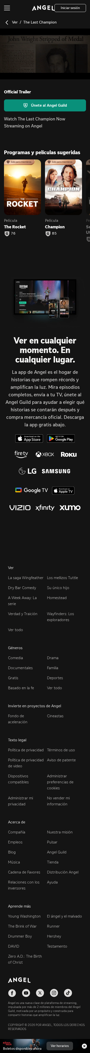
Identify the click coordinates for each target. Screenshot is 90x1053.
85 (54, 234)
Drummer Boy (20, 936)
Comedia (15, 657)
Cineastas (55, 716)
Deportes (55, 677)
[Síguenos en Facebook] (12, 993)
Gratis (13, 677)
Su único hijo (58, 587)
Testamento (57, 946)
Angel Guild (56, 852)
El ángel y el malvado (64, 916)
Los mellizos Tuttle (62, 577)
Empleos (15, 842)
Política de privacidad (26, 750)
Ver (15, 22)
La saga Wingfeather (26, 577)
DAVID (13, 946)
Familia (52, 667)
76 (13, 234)
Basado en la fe (21, 687)
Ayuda (52, 882)
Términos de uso (61, 750)
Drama (52, 657)
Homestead (57, 597)
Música (14, 862)
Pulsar (52, 842)
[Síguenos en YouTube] (26, 993)
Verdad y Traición (23, 613)
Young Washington (24, 916)
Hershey (54, 936)
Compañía (16, 832)
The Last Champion (40, 22)
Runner (53, 926)
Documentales (20, 667)
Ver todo (15, 629)
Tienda (52, 862)
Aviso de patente (61, 760)
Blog (12, 852)
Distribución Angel (62, 872)
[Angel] (43, 8)
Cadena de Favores (24, 872)
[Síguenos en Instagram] (54, 993)
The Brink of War (22, 926)
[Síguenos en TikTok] (68, 993)
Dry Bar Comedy (22, 587)
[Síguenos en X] (40, 993)
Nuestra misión (60, 832)
